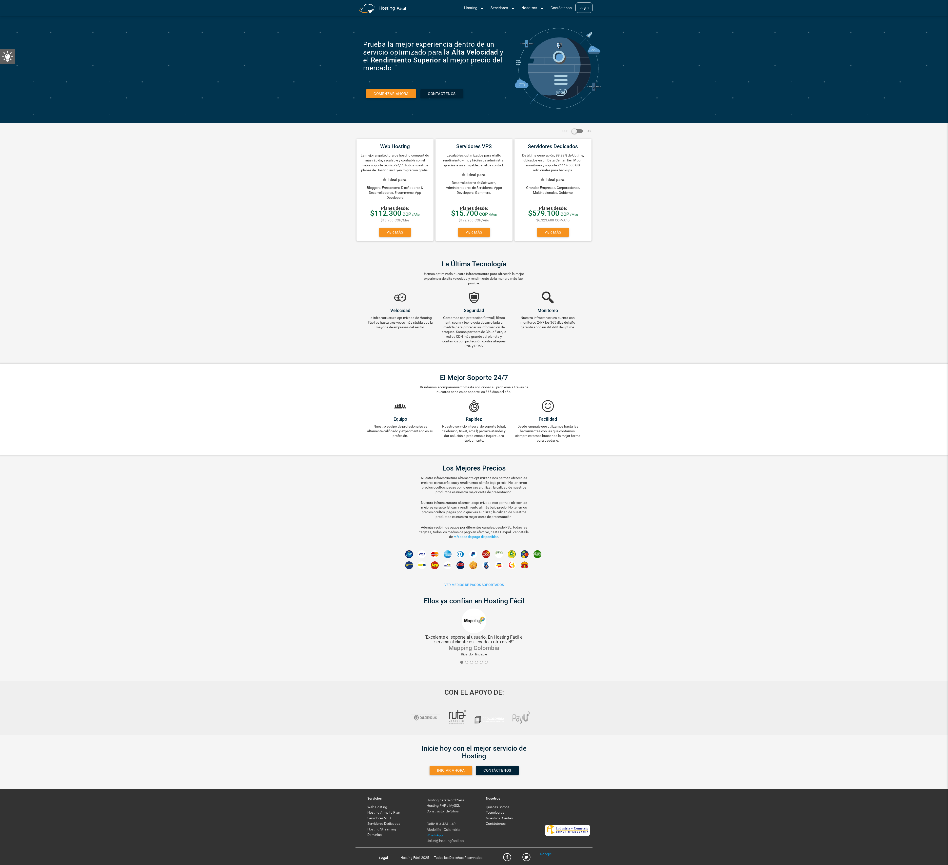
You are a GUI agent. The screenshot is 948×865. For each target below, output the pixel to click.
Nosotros (529, 8)
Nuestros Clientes (499, 818)
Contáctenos (561, 8)
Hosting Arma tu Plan (383, 812)
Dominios (374, 835)
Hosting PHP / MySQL (443, 805)
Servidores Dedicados (383, 824)
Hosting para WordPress (445, 800)
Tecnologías (495, 812)
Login (584, 7)
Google (546, 854)
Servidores (499, 8)
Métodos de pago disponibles (476, 537)
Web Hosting (377, 807)
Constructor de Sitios (443, 811)
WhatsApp (435, 835)
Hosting (470, 8)
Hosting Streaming (381, 829)
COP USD (577, 131)
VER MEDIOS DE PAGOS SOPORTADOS (474, 585)
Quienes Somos (497, 807)
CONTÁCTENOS (442, 94)
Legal (383, 858)
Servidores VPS (379, 818)
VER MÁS (395, 232)
